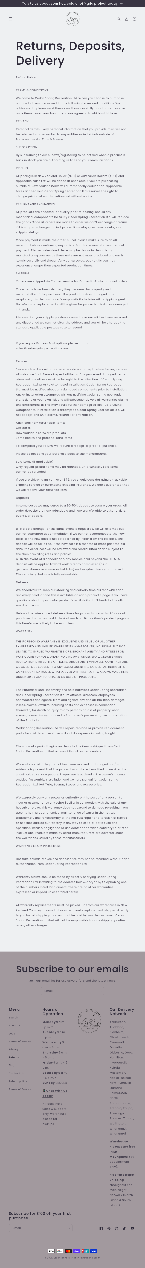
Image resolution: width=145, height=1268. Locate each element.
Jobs (12, 1033)
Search (13, 1017)
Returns (14, 1057)
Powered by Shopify (90, 1258)
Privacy (13, 1049)
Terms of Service (20, 1041)
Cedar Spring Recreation (66, 1258)
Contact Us (16, 1073)
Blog (11, 1065)
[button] (10, 19)
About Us (15, 1025)
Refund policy (18, 1081)
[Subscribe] (100, 991)
